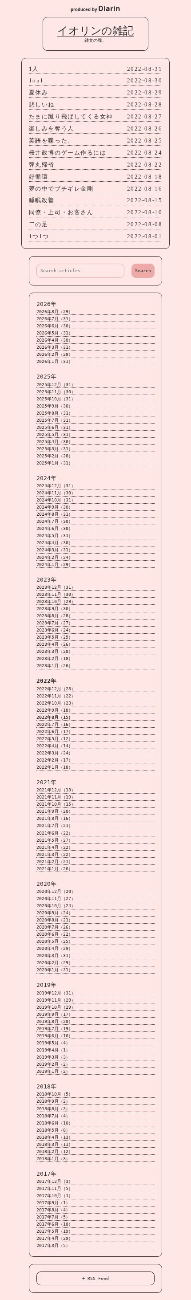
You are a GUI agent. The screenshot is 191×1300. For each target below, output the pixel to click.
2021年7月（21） (54, 825)
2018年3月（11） (54, 1144)
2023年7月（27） (54, 622)
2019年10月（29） (56, 1007)
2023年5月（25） (54, 637)
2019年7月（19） (54, 1028)
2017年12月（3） (54, 1181)
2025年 (46, 376)
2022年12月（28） (56, 688)
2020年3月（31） (54, 955)
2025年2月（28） (54, 455)
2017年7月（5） (53, 1216)
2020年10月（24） (56, 905)
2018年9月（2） (53, 1101)
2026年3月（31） (54, 347)
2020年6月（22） (54, 934)
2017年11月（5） (54, 1188)
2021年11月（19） (56, 797)
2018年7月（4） (53, 1115)
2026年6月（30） (54, 325)
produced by (95, 8)
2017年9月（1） (53, 1202)
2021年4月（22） (54, 847)
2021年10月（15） (56, 804)
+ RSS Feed (95, 1278)
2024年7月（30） (54, 521)
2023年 (46, 579)
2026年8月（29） (54, 311)
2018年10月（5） (54, 1094)
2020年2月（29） (54, 962)
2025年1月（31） (54, 463)
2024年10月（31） (56, 499)
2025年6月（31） (54, 427)
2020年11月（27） (56, 898)
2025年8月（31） (54, 413)
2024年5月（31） (54, 535)
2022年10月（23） (56, 703)
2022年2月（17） (54, 760)
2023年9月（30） (54, 608)
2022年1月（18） (54, 767)
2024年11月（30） (56, 492)
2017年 (46, 1173)
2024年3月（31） (54, 549)
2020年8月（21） (54, 919)
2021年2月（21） (54, 861)
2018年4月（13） (54, 1137)
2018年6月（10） (54, 1123)
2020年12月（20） (56, 891)
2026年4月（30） (54, 340)
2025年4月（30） (54, 441)
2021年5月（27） (54, 840)
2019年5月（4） (53, 1042)
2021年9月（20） (54, 811)
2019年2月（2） (53, 1064)
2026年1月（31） (54, 361)
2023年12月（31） (56, 587)
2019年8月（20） (54, 1021)
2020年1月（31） (54, 969)
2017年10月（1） (54, 1195)
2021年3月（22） (54, 854)
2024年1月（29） (54, 564)
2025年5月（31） (54, 434)
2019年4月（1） (53, 1049)
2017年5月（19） (54, 1231)
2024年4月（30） (54, 542)
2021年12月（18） (56, 789)
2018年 (46, 1086)
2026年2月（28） (54, 354)
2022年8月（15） (54, 717)
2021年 (46, 782)
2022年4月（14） (54, 745)
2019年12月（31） (56, 992)
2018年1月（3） (53, 1158)
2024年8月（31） (54, 514)
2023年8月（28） (54, 615)
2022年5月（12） (54, 738)
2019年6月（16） (54, 1035)
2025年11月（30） (56, 391)
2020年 (46, 883)
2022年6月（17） (54, 731)
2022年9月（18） (54, 710)
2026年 (46, 304)
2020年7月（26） (54, 927)
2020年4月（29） (54, 948)
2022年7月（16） (54, 724)
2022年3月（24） (54, 752)
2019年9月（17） (54, 1014)
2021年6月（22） (54, 833)
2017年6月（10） (54, 1224)
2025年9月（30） (54, 405)
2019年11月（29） (56, 1000)
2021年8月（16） (54, 818)
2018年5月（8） (53, 1130)
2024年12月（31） (56, 485)
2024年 (46, 478)
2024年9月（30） (54, 507)
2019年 (46, 985)
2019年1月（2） (53, 1071)
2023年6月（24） (54, 630)
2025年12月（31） (56, 384)
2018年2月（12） (54, 1151)
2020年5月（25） (54, 941)
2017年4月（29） (54, 1238)
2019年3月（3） (53, 1057)
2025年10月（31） (56, 398)
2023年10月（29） (56, 601)
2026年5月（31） (54, 332)
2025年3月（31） (54, 448)
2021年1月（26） (54, 868)
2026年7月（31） (54, 318)
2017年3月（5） (53, 1245)
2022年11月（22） (56, 695)
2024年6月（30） (54, 528)
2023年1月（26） (54, 665)
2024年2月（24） (54, 557)
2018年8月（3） (53, 1108)
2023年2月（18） (54, 658)
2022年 (46, 680)
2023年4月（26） (54, 644)
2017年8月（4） (53, 1209)
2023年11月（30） (56, 594)
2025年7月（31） (54, 420)
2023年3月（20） (54, 651)
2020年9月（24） (54, 912)
